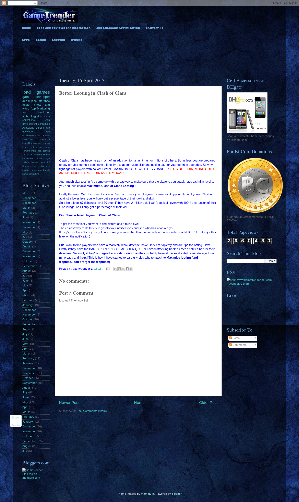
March (26, 193)
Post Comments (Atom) (92, 410)
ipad (26, 92)
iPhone (76, 40)
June (25, 217)
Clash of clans (42, 135)
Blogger (176, 493)
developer (42, 97)
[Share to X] (123, 269)
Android (58, 40)
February (28, 212)
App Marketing (40, 108)
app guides (29, 100)
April (25, 290)
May (25, 232)
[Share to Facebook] (127, 269)
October (27, 241)
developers (43, 116)
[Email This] (115, 269)
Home (26, 28)
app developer (36, 112)
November (29, 222)
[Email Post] (108, 268)
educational (28, 120)
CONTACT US (154, 28)
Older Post (208, 402)
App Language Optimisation (118, 28)
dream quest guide (40, 170)
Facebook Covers (238, 283)
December (29, 197)
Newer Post (69, 402)
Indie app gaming (40, 151)
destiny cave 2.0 (40, 162)
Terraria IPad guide (32, 154)
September (29, 266)
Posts (236, 337)
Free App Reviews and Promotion (64, 28)
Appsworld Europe (33, 127)
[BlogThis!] (119, 269)
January (27, 305)
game (26, 97)
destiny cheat (29, 166)
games (43, 92)
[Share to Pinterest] (131, 269)
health (26, 104)
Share (15, 417)
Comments (239, 344)
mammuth (147, 493)
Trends (46, 154)
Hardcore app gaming (39, 143)
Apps (26, 40)
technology (29, 116)
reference (43, 100)
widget (18, 425)
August (26, 246)
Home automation (31, 147)
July (24, 236)
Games (41, 40)
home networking (30, 174)
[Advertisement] (149, 58)
